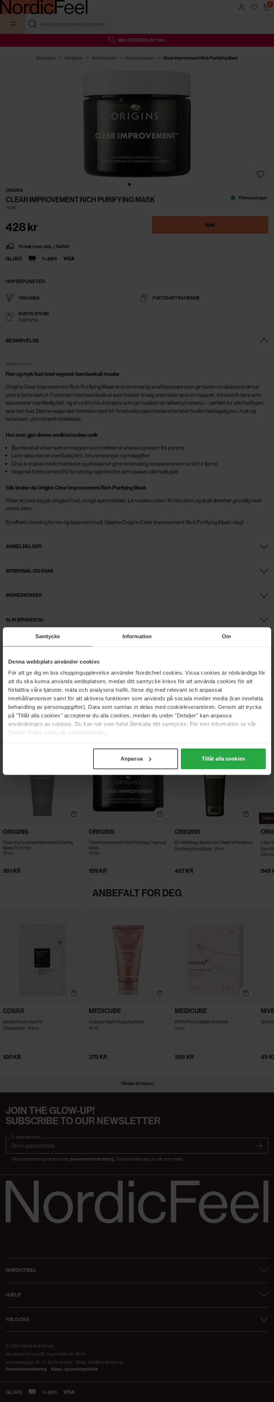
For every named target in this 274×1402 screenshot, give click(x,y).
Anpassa (132, 759)
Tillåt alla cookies (223, 759)
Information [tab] (137, 636)
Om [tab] (226, 636)
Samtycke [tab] (47, 636)
